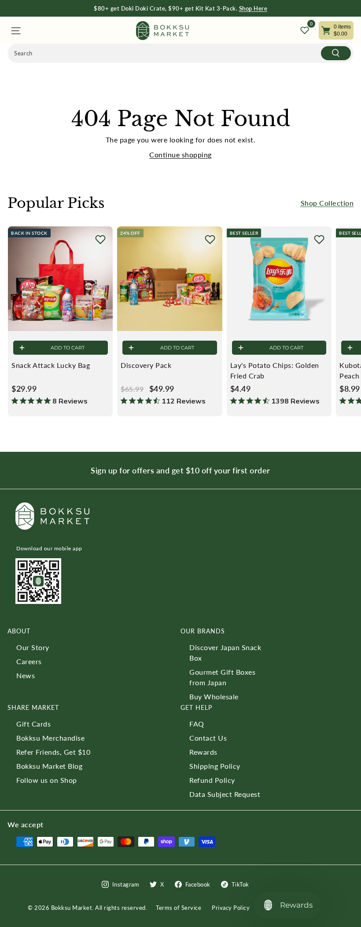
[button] (100, 240)
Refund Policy (212, 780)
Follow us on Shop (46, 780)
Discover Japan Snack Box (225, 652)
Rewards (203, 752)
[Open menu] (15, 30)
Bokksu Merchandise (50, 738)
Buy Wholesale (214, 696)
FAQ (196, 724)
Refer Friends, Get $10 (53, 752)
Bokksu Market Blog (49, 766)
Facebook (197, 884)
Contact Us (208, 738)
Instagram (126, 884)
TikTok (240, 884)
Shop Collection (327, 203)
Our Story (32, 647)
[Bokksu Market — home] (162, 30)
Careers (29, 661)
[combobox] (180, 53)
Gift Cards (33, 724)
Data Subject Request (224, 794)
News (25, 675)
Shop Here (253, 8)
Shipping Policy (214, 766)
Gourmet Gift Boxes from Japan (222, 677)
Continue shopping (180, 154)
